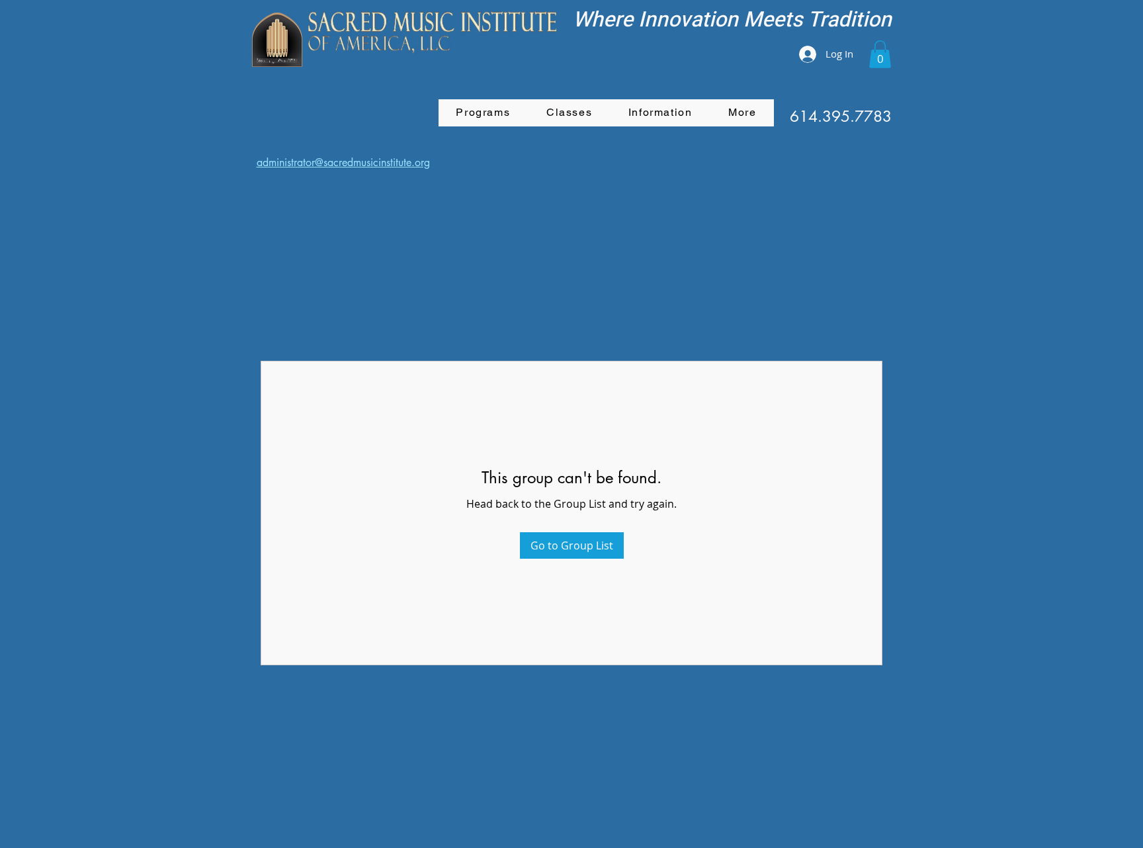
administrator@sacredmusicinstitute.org (343, 162)
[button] (880, 54)
